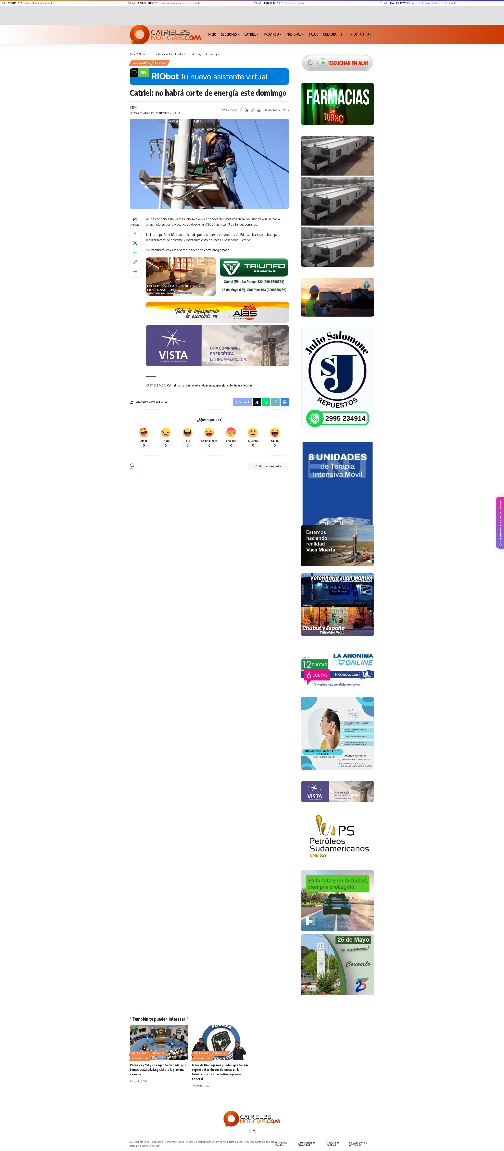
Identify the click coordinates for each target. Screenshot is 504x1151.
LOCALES (160, 62)
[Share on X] (247, 110)
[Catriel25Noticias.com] (166, 34)
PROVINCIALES (140, 1058)
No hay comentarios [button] (270, 466)
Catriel (171, 385)
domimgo (208, 385)
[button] (341, 34)
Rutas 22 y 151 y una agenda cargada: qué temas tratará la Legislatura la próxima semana (158, 1069)
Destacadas (141, 62)
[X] (355, 34)
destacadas (193, 385)
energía (220, 385)
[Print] (259, 110)
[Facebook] (351, 34)
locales (247, 385)
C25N (133, 107)
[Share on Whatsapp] (135, 252)
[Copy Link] (253, 110)
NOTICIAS (159, 1053)
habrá (238, 385)
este (230, 385)
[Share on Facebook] (241, 110)
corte (180, 385)
